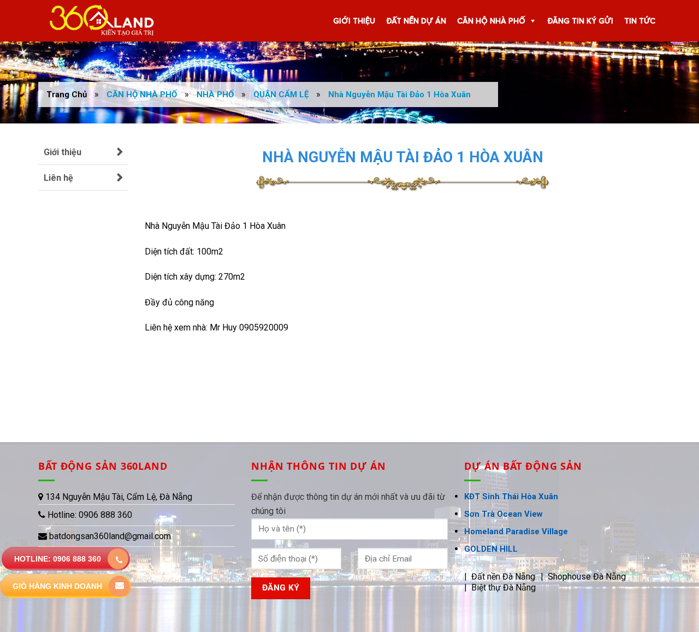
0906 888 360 (104, 515)
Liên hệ (58, 178)
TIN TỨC (639, 21)
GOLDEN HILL (491, 549)
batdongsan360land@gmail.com (110, 536)
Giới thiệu (62, 152)
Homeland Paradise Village (516, 531)
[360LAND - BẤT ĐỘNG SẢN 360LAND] (97, 21)
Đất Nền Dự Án (416, 21)
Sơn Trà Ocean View (503, 514)
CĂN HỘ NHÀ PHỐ (491, 21)
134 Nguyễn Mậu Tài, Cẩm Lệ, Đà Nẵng (118, 497)
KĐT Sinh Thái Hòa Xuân (511, 496)
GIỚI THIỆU (354, 21)
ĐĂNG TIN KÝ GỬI (580, 21)
